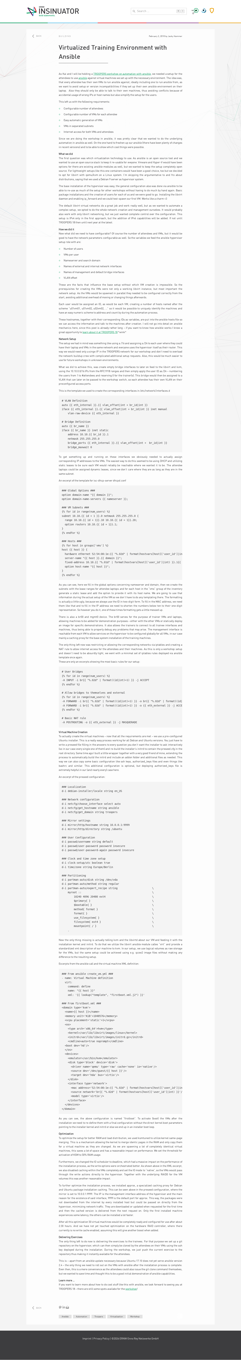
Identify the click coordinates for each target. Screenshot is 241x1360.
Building (65, 36)
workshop (131, 1289)
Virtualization (116, 1317)
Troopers (99, 1317)
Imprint (86, 1338)
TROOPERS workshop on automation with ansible (122, 74)
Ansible (65, 1317)
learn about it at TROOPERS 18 (99, 332)
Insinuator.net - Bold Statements (52, 11)
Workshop (135, 1317)
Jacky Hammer (175, 36)
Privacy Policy (101, 1338)
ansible (83, 78)
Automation (81, 1317)
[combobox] (159, 11)
